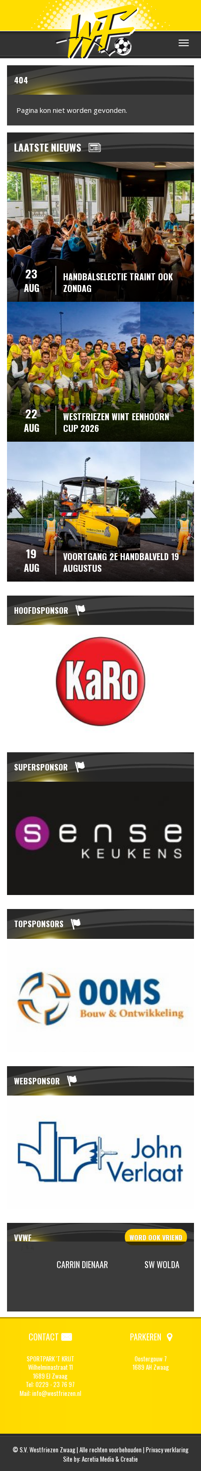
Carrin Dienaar (82, 1264)
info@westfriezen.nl (56, 1393)
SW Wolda (161, 1264)
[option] (100, 681)
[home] (100, 30)
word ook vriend (155, 1237)
